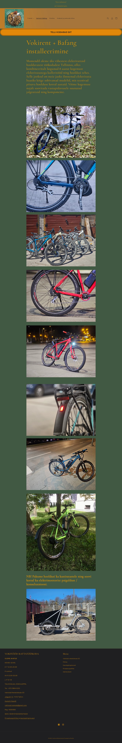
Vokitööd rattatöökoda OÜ (71, 658)
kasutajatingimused (27, 718)
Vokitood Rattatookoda (58, 738)
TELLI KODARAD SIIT (61, 32)
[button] (30, 18)
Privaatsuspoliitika (12, 718)
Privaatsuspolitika (68, 668)
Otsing (65, 662)
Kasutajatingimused (69, 665)
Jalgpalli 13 (9, 697)
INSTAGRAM (67, 672)
